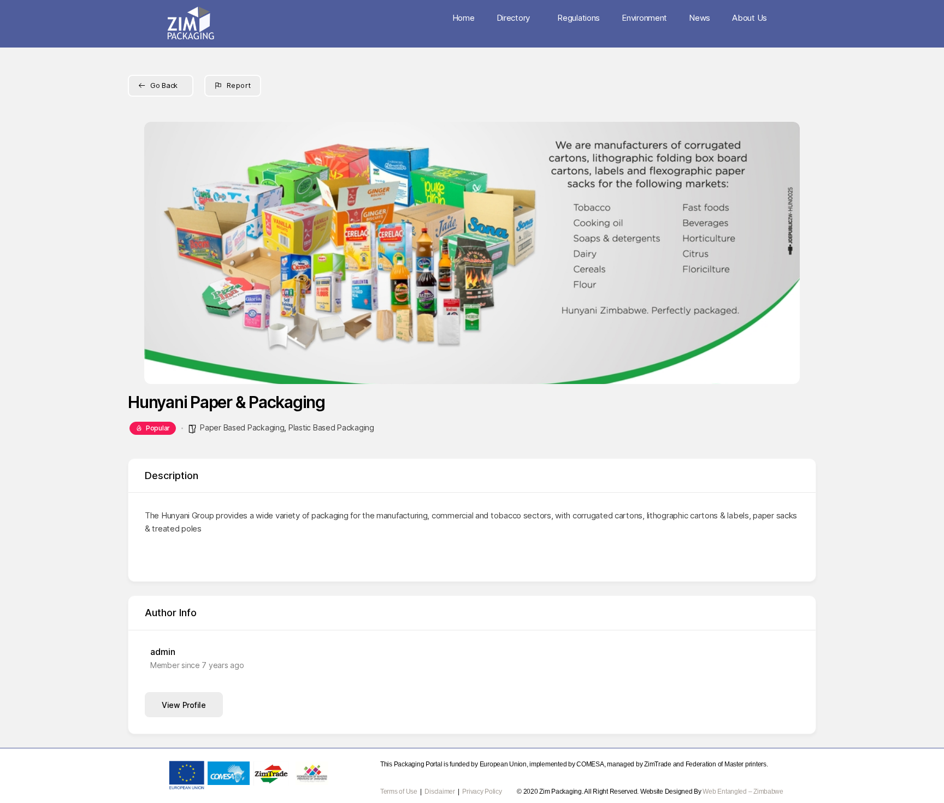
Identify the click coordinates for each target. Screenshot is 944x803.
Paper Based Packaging (242, 427)
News (699, 18)
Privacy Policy (482, 791)
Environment (644, 18)
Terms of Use (398, 791)
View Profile (184, 705)
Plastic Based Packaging (331, 427)
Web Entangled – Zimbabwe (743, 791)
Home (463, 18)
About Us (749, 18)
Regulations (578, 18)
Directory (513, 18)
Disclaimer (440, 791)
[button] (161, 253)
